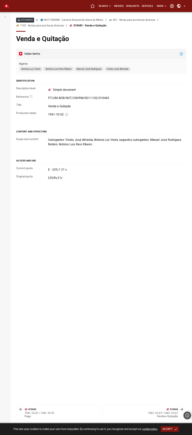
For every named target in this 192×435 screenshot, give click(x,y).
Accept (167, 429)
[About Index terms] (181, 54)
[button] (104, 6)
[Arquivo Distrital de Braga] (6, 6)
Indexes (119, 6)
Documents (25, 20)
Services (147, 6)
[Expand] (5, 17)
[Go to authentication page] (171, 6)
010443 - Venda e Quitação (90, 25)
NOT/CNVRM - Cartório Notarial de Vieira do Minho (73, 19)
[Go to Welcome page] (92, 6)
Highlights (132, 6)
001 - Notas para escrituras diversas (134, 19)
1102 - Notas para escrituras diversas (42, 25)
